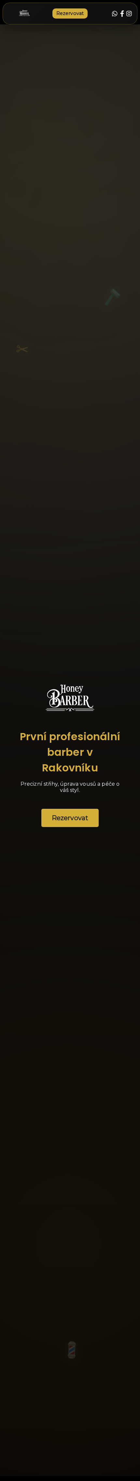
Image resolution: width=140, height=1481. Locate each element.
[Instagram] (129, 14)
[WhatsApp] (115, 14)
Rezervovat (70, 13)
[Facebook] (122, 14)
